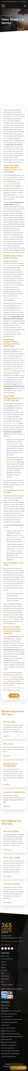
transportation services (11, 423)
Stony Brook (15, 116)
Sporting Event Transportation (10, 1053)
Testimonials (5, 976)
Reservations (5, 979)
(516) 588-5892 (23, 1)
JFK (16, 195)
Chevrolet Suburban (11, 884)
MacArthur (7, 197)
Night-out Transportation (9, 1042)
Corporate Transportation (14, 792)
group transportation (13, 444)
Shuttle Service (5, 1025)
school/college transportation (13, 298)
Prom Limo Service (7, 1016)
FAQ (2, 982)
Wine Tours (8, 744)
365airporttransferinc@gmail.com (10, 1)
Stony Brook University (12, 265)
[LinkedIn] (9, 948)
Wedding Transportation (8, 1045)
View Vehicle (7, 850)
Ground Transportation (8, 1028)
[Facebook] (2, 948)
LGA (19, 195)
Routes (3, 967)
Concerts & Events (6, 959)
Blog (2, 973)
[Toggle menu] (25, 6)
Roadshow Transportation (9, 1022)
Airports (3, 964)
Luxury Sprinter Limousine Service (11, 1019)
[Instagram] (12, 948)
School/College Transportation (10, 1051)
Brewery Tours (9, 722)
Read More (6, 736)
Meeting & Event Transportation (10, 765)
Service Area (5, 956)
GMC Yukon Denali (11, 857)
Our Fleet (4, 970)
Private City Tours (6, 1039)
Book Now (14, 695)
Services (3, 962)
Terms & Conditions (7, 984)
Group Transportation (8, 1048)
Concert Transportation (8, 1056)
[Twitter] (5, 948)
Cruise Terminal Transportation (10, 1034)
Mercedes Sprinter (11, 831)
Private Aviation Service (8, 1031)
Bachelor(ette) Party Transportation (12, 1036)
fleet (23, 507)
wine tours (12, 462)
